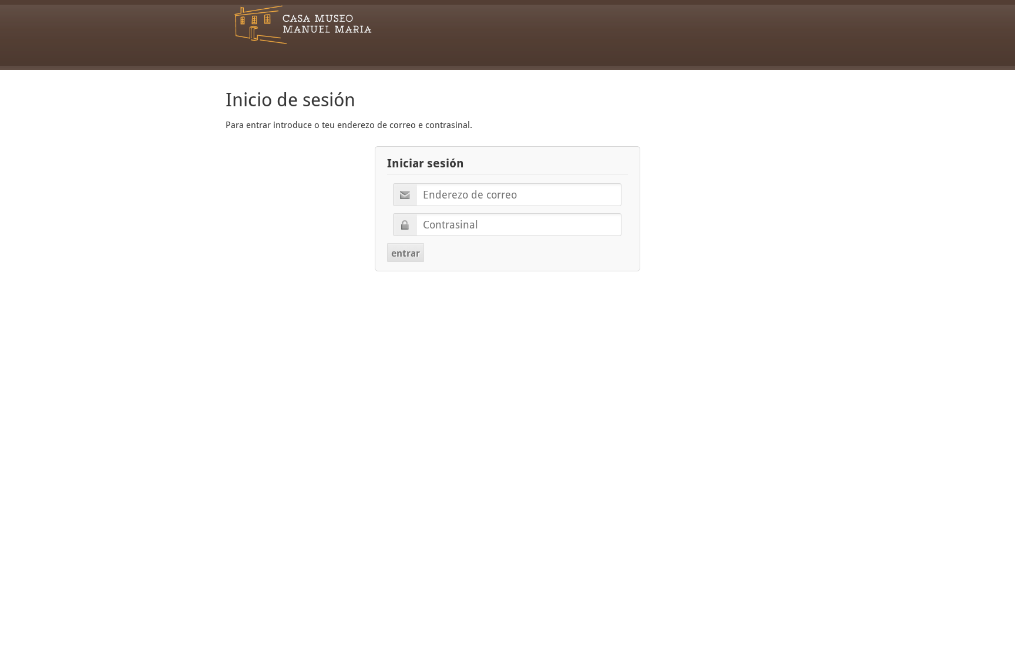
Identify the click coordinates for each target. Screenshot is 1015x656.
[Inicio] (303, 25)
